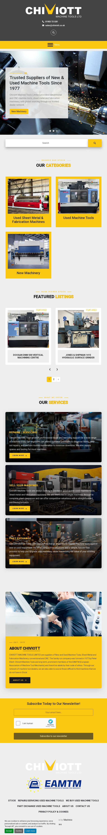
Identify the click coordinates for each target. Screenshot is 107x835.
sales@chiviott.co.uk (55, 25)
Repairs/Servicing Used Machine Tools (41, 800)
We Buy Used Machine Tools (82, 800)
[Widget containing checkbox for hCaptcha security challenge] (35, 723)
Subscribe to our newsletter (53, 736)
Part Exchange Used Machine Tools (38, 806)
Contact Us (83, 806)
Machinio (68, 820)
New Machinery (18, 111)
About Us (18, 680)
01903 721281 (51, 22)
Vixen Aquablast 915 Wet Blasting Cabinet (78, 356)
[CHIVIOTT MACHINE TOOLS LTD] (53, 766)
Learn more (30, 831)
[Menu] (50, 44)
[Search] (95, 143)
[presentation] (50, 369)
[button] (50, 131)
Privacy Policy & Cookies (53, 811)
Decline (19, 831)
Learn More (18, 455)
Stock (12, 800)
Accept (9, 831)
